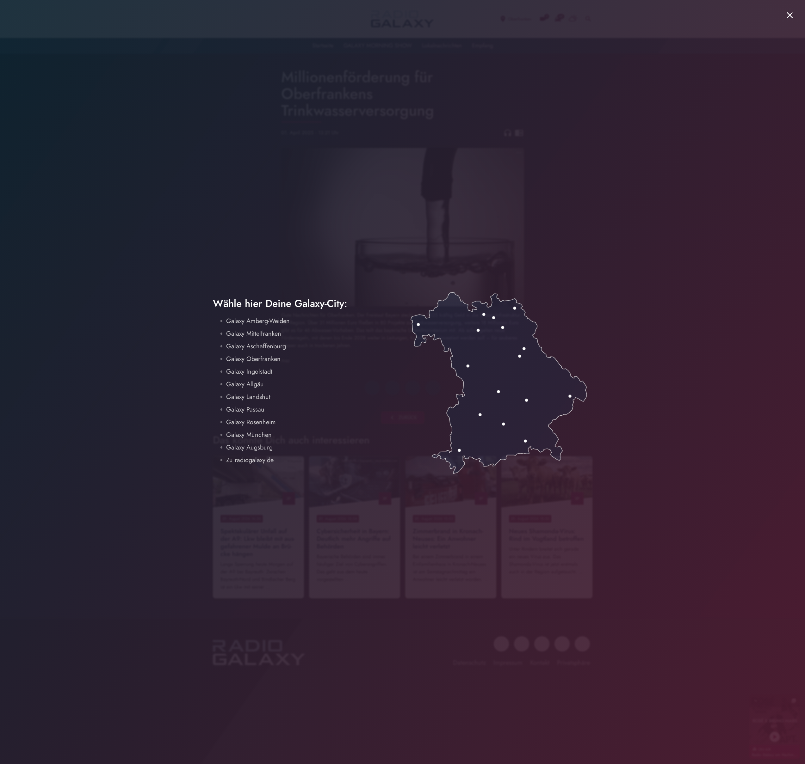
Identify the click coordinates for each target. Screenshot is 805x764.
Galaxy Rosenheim (251, 422)
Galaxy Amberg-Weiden (258, 321)
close (790, 15)
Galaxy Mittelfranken (253, 333)
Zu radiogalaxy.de (250, 460)
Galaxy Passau (245, 409)
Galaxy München (249, 434)
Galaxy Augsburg (249, 447)
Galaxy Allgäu (245, 384)
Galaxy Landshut (248, 396)
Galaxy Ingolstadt (249, 371)
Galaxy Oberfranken (253, 359)
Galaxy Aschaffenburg (256, 346)
